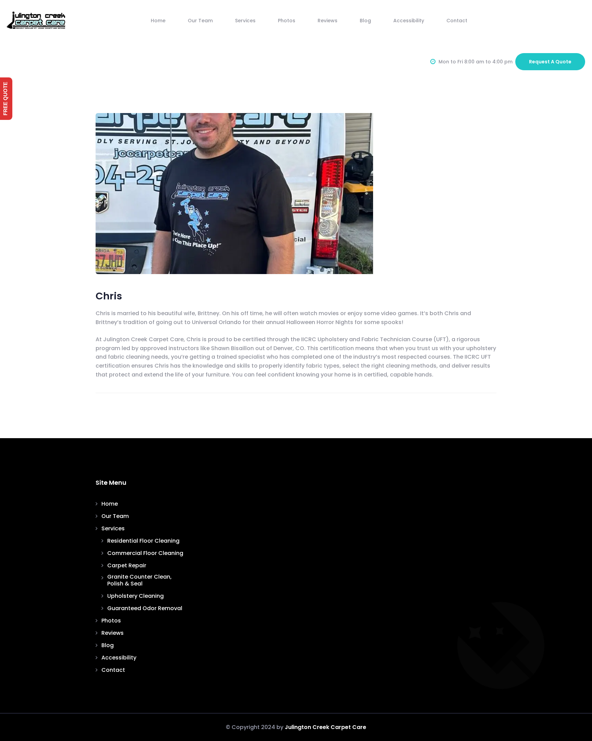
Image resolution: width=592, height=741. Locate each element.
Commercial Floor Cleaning (145, 553)
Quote (550, 61)
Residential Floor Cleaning (143, 541)
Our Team (200, 20)
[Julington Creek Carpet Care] (36, 20)
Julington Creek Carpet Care (325, 727)
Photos (286, 20)
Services (245, 20)
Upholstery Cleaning (135, 596)
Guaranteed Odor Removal (144, 608)
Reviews (327, 20)
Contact (456, 20)
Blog (365, 20)
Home (158, 20)
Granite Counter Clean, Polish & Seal (139, 580)
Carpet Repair (126, 565)
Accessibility (408, 20)
